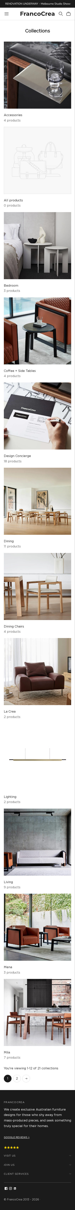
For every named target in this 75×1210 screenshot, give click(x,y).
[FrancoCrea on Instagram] (10, 1189)
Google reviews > (17, 1137)
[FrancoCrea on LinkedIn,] (14, 1189)
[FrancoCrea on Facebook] (6, 1189)
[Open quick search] (60, 14)
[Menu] (6, 14)
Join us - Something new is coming (37, 7)
